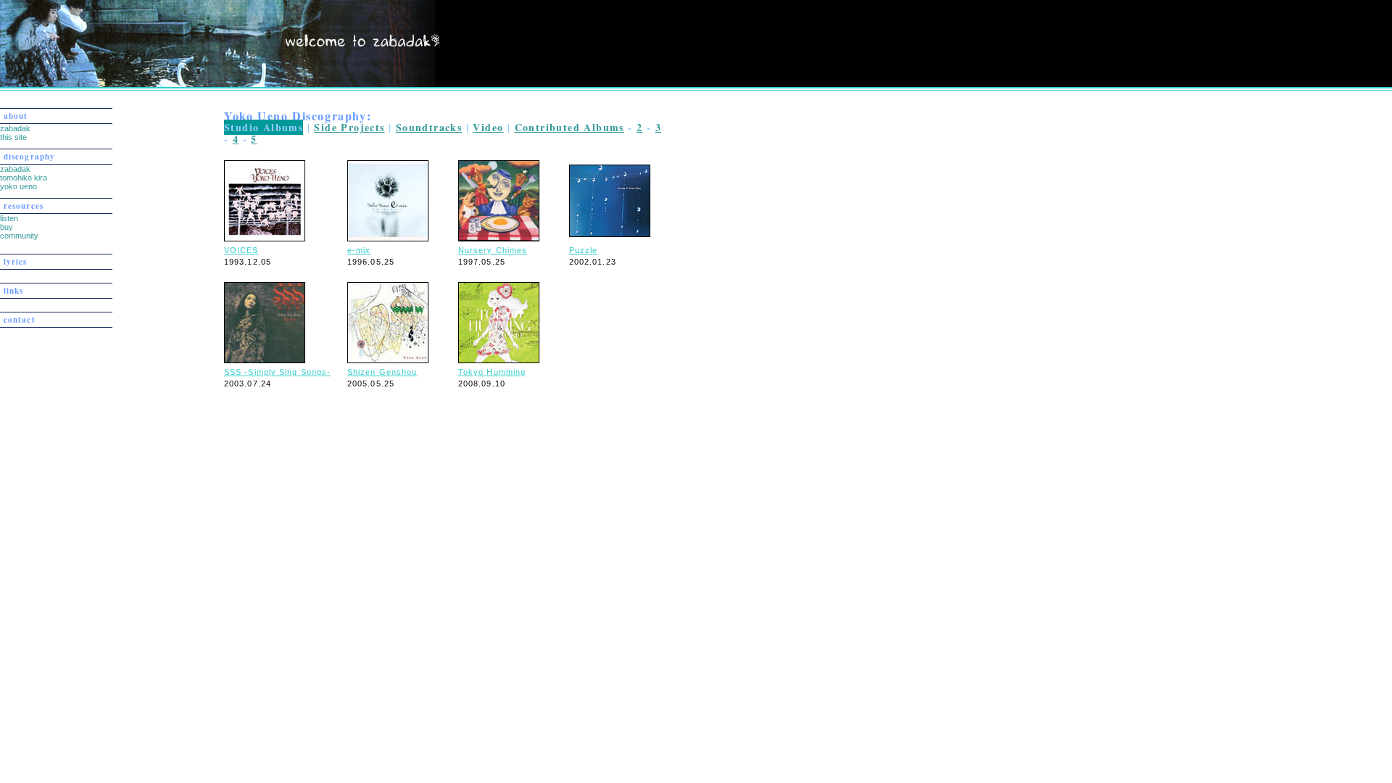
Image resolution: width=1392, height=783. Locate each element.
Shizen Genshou (382, 372)
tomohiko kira (23, 177)
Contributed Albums (569, 127)
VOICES (241, 250)
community (19, 235)
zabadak (15, 128)
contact (20, 320)
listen (9, 218)
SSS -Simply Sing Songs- (277, 372)
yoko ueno (18, 186)
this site (13, 137)
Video (488, 127)
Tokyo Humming (492, 372)
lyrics (16, 262)
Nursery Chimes (492, 250)
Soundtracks (429, 127)
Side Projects (349, 127)
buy (6, 227)
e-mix (359, 250)
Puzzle (583, 250)
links (14, 291)
